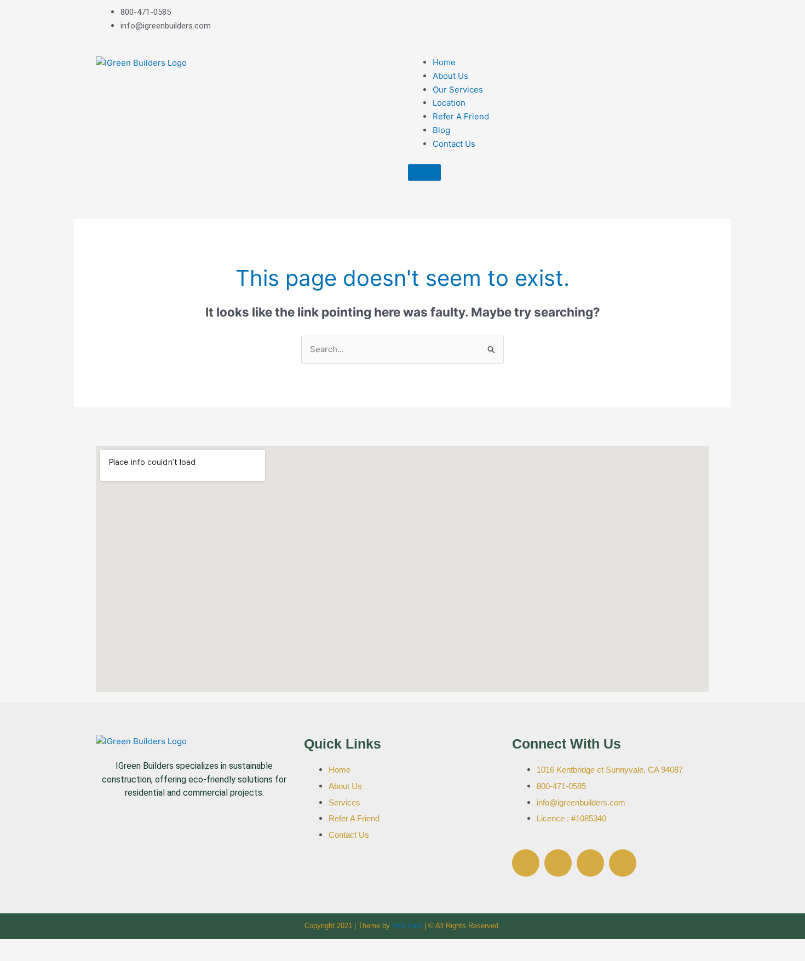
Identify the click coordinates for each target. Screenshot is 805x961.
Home (444, 62)
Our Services (458, 89)
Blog (441, 130)
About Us (450, 76)
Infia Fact (407, 926)
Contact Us (454, 144)
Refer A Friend (461, 116)
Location (449, 102)
